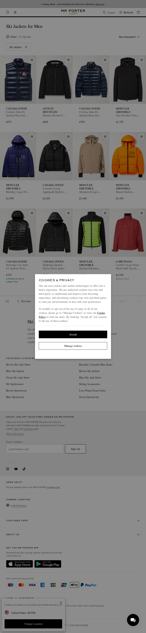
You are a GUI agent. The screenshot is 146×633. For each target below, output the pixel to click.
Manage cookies (73, 346)
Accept (73, 334)
